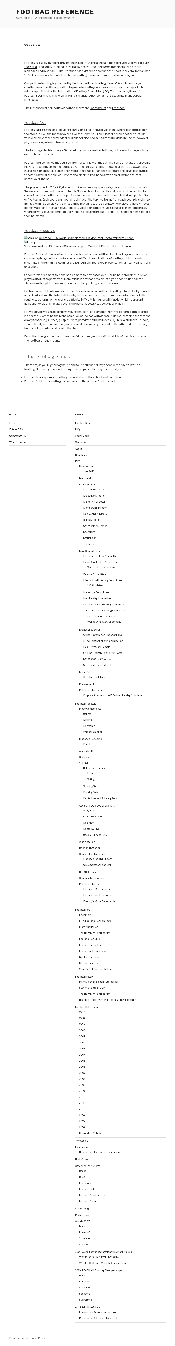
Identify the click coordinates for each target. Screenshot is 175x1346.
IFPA (77, 461)
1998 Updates (95, 585)
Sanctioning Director (95, 525)
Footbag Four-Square (38, 377)
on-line (65, 95)
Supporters (85, 1299)
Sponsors (84, 1244)
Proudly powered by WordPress (27, 1338)
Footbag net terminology (93, 951)
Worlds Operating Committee (100, 616)
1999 (82, 1024)
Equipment (85, 914)
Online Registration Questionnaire (102, 634)
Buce (82, 1176)
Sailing (91, 779)
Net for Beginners (89, 957)
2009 (82, 1084)
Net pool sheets (88, 963)
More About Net (88, 926)
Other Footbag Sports (87, 1165)
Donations (81, 455)
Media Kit (84, 672)
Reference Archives (90, 690)
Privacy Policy (83, 1215)
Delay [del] (89, 822)
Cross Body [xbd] (92, 816)
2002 (82, 1042)
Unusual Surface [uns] (95, 834)
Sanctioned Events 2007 (97, 658)
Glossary (84, 757)
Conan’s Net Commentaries (95, 969)
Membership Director (95, 507)
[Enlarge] (30, 242)
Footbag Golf (86, 1189)
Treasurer (88, 544)
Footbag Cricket (35, 381)
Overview (80, 442)
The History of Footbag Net (94, 932)
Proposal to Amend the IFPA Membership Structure (112, 695)
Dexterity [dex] (91, 828)
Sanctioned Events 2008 (97, 665)
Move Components (90, 708)
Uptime (87, 713)
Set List (83, 763)
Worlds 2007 (82, 1221)
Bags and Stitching (89, 847)
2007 (82, 1072)
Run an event (86, 684)
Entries (16, 429)
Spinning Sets (91, 786)
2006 (82, 1066)
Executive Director (94, 495)
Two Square (81, 1140)
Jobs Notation (87, 841)
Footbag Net (98, 108)
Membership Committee (97, 598)
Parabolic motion (93, 731)
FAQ (77, 429)
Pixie (90, 773)
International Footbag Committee (102, 580)
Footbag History (84, 976)
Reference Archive (89, 884)
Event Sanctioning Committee (100, 562)
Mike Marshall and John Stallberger (98, 981)
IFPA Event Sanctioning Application (103, 640)
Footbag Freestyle (39, 230)
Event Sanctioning (89, 629)
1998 (82, 1018)
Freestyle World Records (97, 895)
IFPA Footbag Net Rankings (95, 920)
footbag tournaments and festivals (99, 75)
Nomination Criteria (90, 1133)
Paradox (88, 744)
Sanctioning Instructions (101, 567)
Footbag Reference (55, 12)
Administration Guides (87, 1307)
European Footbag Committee (100, 556)
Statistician (89, 537)
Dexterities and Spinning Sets (100, 798)
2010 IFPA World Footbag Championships (98, 1270)
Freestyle (118, 108)
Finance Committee (94, 574)
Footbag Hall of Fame (87, 1007)
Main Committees (89, 551)
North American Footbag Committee (104, 604)
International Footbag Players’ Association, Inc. (107, 83)
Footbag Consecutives (92, 1195)
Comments (18, 435)
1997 (82, 1012)
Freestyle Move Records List (99, 901)
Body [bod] (89, 810)
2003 (82, 1048)
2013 (82, 1109)
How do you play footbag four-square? (100, 1152)
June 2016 (89, 471)
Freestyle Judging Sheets (97, 858)
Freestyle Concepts (90, 738)
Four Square (82, 1146)
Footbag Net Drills (89, 938)
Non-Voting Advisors (95, 513)
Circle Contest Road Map (97, 864)
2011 (81, 1096)
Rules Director (91, 519)
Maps (82, 1226)
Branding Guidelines (94, 677)
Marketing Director (94, 501)
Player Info (85, 1232)
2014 (82, 1115)
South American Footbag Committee (104, 610)
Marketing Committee (96, 592)
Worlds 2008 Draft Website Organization (102, 1263)
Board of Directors (89, 484)
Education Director (94, 489)
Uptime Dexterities (94, 768)
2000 (82, 1030)
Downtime (89, 725)
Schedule (84, 1238)
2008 (82, 1078)
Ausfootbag (82, 1208)
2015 (82, 1121)
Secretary (89, 531)
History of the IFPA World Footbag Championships (107, 999)
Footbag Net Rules (90, 945)
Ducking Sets (91, 792)
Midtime (88, 719)
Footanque (85, 1183)
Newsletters (86, 466)
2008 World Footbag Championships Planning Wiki (103, 1251)
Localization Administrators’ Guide (98, 1312)
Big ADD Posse (88, 872)
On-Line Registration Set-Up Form (102, 652)
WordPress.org (18, 442)
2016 (82, 1127)
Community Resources (92, 878)
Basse (82, 1170)
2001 (82, 1036)
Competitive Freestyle (92, 853)
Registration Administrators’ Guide (98, 1318)
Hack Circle (81, 1159)
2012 (82, 1103)
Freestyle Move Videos (96, 889)
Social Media (82, 435)
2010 (82, 1090)
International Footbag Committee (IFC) (83, 91)
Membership (86, 478)
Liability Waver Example (96, 646)
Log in (12, 423)
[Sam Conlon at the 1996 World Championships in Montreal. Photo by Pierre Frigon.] (79, 238)
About (78, 448)
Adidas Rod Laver (89, 751)
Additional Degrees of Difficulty (97, 805)
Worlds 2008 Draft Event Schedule (99, 1256)
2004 (82, 1054)
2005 (82, 1060)
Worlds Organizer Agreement (104, 621)
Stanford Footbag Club (92, 987)
